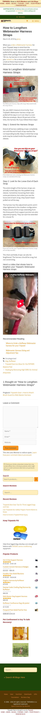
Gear (11, 694)
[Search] (36, 479)
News (6, 694)
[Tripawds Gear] (7, 21)
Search (6, 476)
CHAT (27, 3)
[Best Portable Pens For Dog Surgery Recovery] (20, 656)
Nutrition (19, 694)
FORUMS (21, 3)
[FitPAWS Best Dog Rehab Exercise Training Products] (20, 539)
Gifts (35, 694)
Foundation (15, 697)
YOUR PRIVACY (36, 3)
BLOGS (14, 3)
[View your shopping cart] (27, 21)
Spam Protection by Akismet (20, 706)
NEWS (8, 3)
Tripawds (30, 710)
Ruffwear (12, 361)
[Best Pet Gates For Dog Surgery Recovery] (20, 640)
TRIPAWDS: (6, 1)
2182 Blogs (34, 1)
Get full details (20, 11)
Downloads (28, 694)
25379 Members (22, 1)
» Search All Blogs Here (14, 677)
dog (6, 361)
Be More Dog (25, 697)
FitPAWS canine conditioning (22, 546)
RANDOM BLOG (21, 5)
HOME (2, 3)
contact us (10, 59)
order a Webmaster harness (21, 45)
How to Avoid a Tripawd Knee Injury (15, 515)
